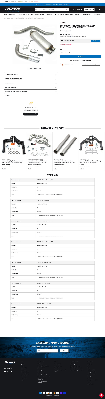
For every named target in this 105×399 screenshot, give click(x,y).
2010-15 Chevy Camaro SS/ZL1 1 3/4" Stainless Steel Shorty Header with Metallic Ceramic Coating (37, 162)
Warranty (73, 364)
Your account (57, 364)
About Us (89, 364)
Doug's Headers (24, 374)
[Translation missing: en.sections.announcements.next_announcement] (99, 4)
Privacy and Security (76, 366)
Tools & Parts (24, 368)
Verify (95, 40)
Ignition (23, 364)
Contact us (40, 364)
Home (5, 18)
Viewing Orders (41, 372)
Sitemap (89, 376)
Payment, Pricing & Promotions (42, 382)
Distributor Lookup (91, 374)
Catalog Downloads (92, 372)
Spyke (22, 380)
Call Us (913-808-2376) (43, 366)
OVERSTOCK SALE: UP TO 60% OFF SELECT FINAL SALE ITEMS (52, 4)
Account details (58, 366)
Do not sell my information (77, 370)
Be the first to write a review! (30, 114)
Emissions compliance (92, 380)
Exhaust (23, 366)
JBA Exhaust (24, 376)
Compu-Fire (24, 378)
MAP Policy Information (76, 368)
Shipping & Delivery (42, 374)
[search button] (67, 9)
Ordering (40, 370)
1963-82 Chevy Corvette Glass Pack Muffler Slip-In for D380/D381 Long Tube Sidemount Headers (64, 162)
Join (64, 350)
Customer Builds (91, 370)
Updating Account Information (42, 379)
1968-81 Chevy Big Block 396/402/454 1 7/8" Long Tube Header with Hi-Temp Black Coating (12, 162)
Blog (88, 366)
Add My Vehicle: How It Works (59, 371)
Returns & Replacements (43, 376)
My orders (56, 368)
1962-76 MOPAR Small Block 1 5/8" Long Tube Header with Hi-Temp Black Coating (90, 162)
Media (88, 378)
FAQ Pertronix (41, 368)
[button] (10, 14)
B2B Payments (90, 384)
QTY (61, 49)
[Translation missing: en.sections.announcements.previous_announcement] (5, 4)
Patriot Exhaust (24, 372)
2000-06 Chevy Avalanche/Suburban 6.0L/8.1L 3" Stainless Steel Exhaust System (26, 18)
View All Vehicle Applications (65, 44)
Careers (89, 382)
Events (88, 368)
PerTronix (23, 370)
